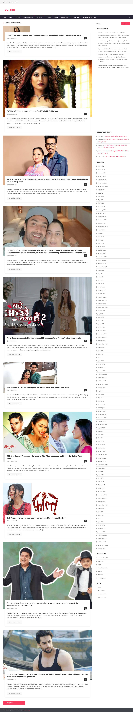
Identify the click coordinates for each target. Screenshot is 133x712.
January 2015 (101, 532)
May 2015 (100, 518)
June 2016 (101, 475)
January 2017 (101, 451)
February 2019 (102, 367)
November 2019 (102, 337)
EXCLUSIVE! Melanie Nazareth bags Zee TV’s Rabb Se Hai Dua (32, 111)
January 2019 (101, 371)
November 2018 (102, 377)
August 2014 (101, 548)
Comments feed (102, 594)
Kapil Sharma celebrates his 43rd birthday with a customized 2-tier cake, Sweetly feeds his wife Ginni (113, 66)
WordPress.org (102, 597)
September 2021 (103, 267)
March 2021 (101, 287)
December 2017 (102, 414)
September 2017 (103, 424)
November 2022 (102, 220)
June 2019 (101, 354)
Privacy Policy (75, 17)
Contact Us (64, 17)
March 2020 (101, 327)
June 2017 (101, 434)
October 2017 (102, 421)
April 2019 (101, 361)
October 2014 (102, 542)
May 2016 (100, 478)
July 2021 (100, 273)
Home (10, 17)
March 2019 (101, 364)
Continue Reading (15, 52)
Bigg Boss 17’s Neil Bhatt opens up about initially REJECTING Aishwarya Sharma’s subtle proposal (112, 50)
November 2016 (102, 458)
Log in (99, 587)
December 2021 (102, 257)
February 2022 (102, 250)
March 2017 (101, 444)
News (56, 17)
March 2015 (101, 525)
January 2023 (101, 213)
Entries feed (101, 590)
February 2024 (102, 173)
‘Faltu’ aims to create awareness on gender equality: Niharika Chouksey (36, 518)
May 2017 (100, 438)
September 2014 (103, 545)
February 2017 (102, 448)
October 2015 (102, 501)
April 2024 (101, 166)
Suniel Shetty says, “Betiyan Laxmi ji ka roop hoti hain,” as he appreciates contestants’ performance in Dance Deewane (114, 43)
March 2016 (101, 485)
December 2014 (102, 535)
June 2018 (101, 394)
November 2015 (102, 498)
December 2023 (102, 179)
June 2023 (101, 196)
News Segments (28, 17)
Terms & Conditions (89, 17)
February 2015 (102, 528)
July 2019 (100, 351)
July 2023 (100, 193)
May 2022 (100, 240)
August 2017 (101, 428)
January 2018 (101, 411)
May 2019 (100, 357)
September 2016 (103, 465)
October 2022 (102, 223)
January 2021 (101, 294)
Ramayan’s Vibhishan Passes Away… (116, 136)
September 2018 (103, 384)
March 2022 (101, 247)
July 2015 (100, 512)
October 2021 (102, 263)
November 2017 (102, 418)
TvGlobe (9, 10)
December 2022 (102, 216)
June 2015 (101, 515)
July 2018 (100, 391)
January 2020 (101, 330)
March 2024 (101, 169)
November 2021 (102, 260)
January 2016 (101, 491)
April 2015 (101, 522)
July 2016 (100, 471)
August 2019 (101, 347)
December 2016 (102, 455)
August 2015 (101, 508)
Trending (48, 17)
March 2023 (101, 206)
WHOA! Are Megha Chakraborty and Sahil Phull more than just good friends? (38, 387)
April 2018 (101, 401)
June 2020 (101, 317)
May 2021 (100, 280)
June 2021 (101, 277)
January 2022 (101, 253)
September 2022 (103, 226)
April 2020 (101, 324)
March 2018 (101, 404)
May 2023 (100, 200)
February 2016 (102, 488)
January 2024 (101, 176)
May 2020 (100, 320)
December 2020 (102, 297)
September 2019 (103, 344)
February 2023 (102, 210)
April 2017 (101, 441)
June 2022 (101, 237)
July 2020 (100, 314)
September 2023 (103, 186)
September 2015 (103, 505)
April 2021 (101, 283)
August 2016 (101, 468)
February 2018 (102, 408)
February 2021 (102, 290)
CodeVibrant (26, 710)
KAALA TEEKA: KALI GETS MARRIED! (115, 156)
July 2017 (100, 431)
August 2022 (101, 230)
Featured (39, 17)
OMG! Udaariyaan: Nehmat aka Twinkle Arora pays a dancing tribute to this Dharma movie (44, 35)
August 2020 (101, 310)
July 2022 (100, 233)
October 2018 (102, 381)
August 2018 (101, 387)
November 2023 (102, 183)
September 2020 (103, 307)
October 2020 (102, 304)
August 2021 (101, 270)
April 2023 (101, 203)
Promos (17, 17)
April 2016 (101, 481)
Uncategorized (102, 578)
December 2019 (102, 334)
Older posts (9, 703)
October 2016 (102, 461)
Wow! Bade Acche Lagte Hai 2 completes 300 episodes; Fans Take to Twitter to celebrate (44, 338)
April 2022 (101, 243)
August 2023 (101, 190)
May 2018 (100, 398)
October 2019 (102, 340)
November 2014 (102, 538)
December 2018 (102, 374)
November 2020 (102, 300)
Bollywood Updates (103, 558)
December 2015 (102, 495)
